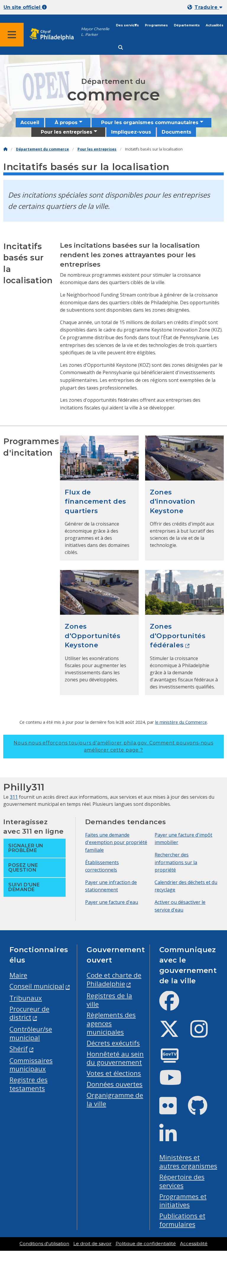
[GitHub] (202, 1110)
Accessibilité (193, 1243)
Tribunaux (25, 998)
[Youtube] (175, 1082)
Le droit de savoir (92, 1243)
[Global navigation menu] (12, 35)
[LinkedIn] (172, 1138)
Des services (127, 25)
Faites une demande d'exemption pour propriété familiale (116, 842)
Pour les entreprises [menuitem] (66, 132)
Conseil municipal (36, 986)
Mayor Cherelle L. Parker (95, 32)
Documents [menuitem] (176, 132)
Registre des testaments (28, 1084)
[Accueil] (5, 149)
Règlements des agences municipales (111, 1023)
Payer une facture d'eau (111, 902)
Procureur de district (29, 1013)
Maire (18, 975)
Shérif (18, 1048)
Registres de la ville (109, 1000)
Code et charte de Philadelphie (114, 979)
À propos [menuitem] (66, 122)
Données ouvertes (114, 1084)
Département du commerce (42, 149)
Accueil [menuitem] (29, 122)
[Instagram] (203, 1033)
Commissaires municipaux (31, 1065)
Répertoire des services (182, 1181)
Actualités (214, 25)
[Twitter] (174, 1033)
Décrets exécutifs (113, 1043)
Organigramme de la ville (115, 1099)
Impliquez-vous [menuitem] (131, 132)
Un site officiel (23, 7)
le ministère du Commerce (181, 722)
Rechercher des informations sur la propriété (176, 862)
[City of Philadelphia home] (55, 34)
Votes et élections (114, 1073)
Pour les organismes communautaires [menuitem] (149, 122)
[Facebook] (174, 1005)
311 (14, 797)
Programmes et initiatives (183, 1201)
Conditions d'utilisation (44, 1243)
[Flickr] (172, 1110)
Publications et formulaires (182, 1220)
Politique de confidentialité (146, 1243)
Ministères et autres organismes (188, 1161)
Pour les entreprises (96, 149)
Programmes (156, 25)
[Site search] (121, 47)
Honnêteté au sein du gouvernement (115, 1058)
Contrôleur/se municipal (30, 1033)
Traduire (206, 7)
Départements (187, 25)
